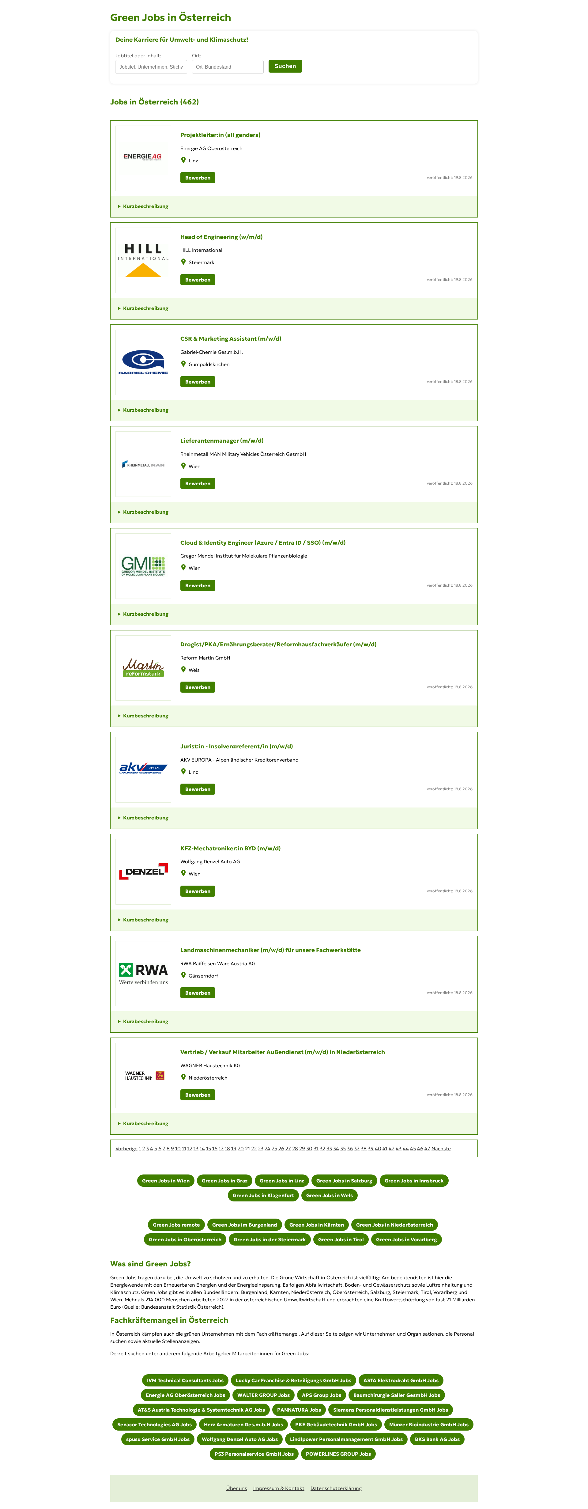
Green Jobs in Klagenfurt (263, 1195)
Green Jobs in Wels (329, 1195)
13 (196, 1148)
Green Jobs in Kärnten (316, 1225)
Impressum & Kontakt (278, 1488)
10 (178, 1148)
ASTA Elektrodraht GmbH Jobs (401, 1380)
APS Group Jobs (321, 1395)
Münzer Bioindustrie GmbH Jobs (429, 1424)
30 (309, 1148)
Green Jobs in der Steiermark (270, 1239)
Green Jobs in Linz (282, 1181)
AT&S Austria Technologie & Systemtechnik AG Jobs (201, 1410)
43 (398, 1148)
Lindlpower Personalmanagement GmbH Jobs (346, 1439)
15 (208, 1148)
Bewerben (197, 178)
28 (295, 1148)
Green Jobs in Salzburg (344, 1181)
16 (214, 1148)
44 (406, 1148)
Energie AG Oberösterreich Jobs (185, 1395)
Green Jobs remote (176, 1225)
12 (189, 1148)
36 (350, 1148)
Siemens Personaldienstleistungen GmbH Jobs (390, 1410)
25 (274, 1148)
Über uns (236, 1488)
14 (202, 1148)
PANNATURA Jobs (299, 1410)
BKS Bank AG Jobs (437, 1439)
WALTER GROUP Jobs (263, 1395)
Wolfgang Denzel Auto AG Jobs (240, 1439)
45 (413, 1148)
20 (241, 1148)
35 (343, 1148)
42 (391, 1148)
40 (378, 1148)
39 (371, 1148)
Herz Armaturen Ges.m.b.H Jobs (243, 1424)
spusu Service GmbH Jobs (158, 1439)
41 (385, 1148)
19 (233, 1148)
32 (322, 1148)
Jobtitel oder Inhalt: (138, 55)
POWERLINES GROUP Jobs (338, 1454)
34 (336, 1148)
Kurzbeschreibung (145, 206)
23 (260, 1148)
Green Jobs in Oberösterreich (185, 1239)
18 (227, 1148)
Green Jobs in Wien (166, 1181)
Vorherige (126, 1148)
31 (316, 1148)
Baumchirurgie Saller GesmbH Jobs (396, 1395)
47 (427, 1148)
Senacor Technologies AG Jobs (154, 1424)
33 (329, 1148)
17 (221, 1148)
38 (364, 1148)
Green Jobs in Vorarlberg (406, 1239)
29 (302, 1148)
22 (254, 1148)
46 (420, 1148)
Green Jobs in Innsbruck (414, 1181)
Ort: (197, 55)
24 (267, 1148)
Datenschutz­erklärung (336, 1488)
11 (184, 1148)
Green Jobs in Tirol (341, 1239)
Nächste (441, 1148)
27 (288, 1148)
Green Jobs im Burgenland (244, 1225)
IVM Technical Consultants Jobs (185, 1380)
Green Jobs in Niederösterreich (394, 1225)
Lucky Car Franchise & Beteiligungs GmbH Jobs (293, 1380)
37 (357, 1148)
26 (281, 1148)
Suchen (285, 66)
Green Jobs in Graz (224, 1181)
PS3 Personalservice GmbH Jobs (254, 1454)
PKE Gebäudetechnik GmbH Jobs (336, 1424)
